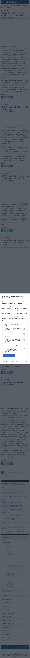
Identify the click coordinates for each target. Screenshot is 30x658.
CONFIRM (9, 355)
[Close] (26, 296)
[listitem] (15, 325)
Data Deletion (5, 361)
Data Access (15, 361)
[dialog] (15, 329)
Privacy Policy (24, 361)
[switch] (24, 329)
